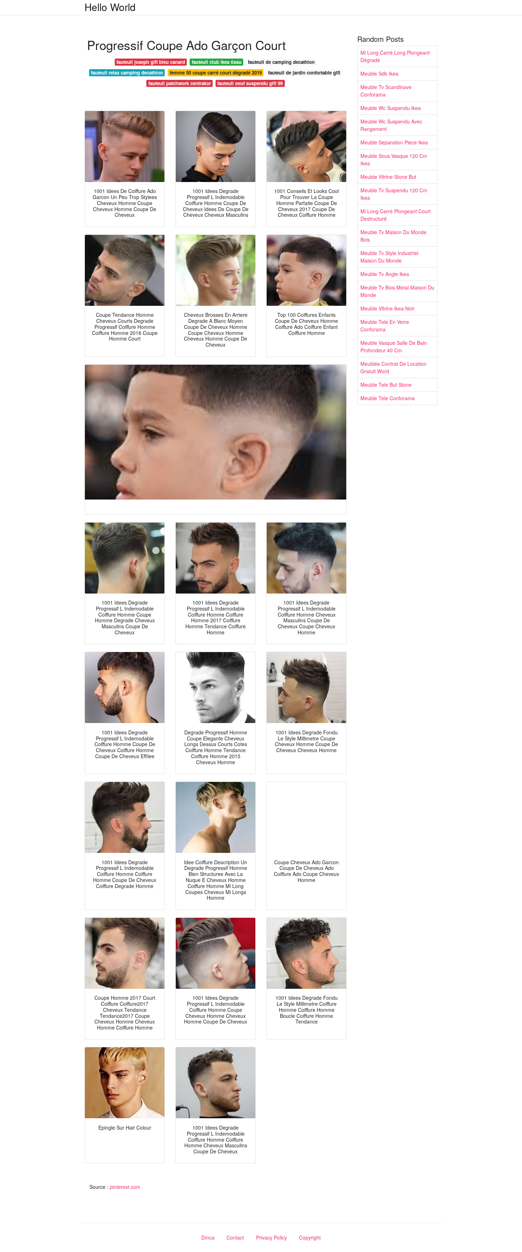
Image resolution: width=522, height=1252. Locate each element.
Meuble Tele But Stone (386, 384)
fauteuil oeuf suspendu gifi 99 (250, 83)
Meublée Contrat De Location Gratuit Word (393, 367)
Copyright (310, 1237)
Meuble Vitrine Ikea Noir (387, 308)
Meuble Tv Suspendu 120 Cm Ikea (393, 194)
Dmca (207, 1237)
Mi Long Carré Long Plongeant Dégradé (395, 56)
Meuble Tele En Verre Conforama (384, 325)
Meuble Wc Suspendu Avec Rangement (391, 125)
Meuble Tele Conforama (387, 398)
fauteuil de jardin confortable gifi (304, 72)
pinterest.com (125, 1186)
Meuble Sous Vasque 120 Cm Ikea (393, 159)
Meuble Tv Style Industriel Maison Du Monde (389, 256)
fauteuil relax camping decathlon (127, 72)
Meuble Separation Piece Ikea (394, 142)
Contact (235, 1237)
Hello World (110, 6)
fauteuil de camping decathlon (281, 62)
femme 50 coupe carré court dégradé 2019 (216, 72)
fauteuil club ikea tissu (216, 62)
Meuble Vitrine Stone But (388, 176)
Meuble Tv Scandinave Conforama (386, 90)
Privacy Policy (271, 1237)
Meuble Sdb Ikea (379, 73)
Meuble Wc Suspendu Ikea (390, 107)
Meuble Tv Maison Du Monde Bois (393, 235)
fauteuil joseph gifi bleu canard (150, 62)
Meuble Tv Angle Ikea (384, 273)
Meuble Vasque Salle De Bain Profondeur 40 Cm (393, 346)
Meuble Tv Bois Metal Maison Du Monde (397, 291)
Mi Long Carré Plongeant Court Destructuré (395, 215)
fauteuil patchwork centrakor (179, 83)
